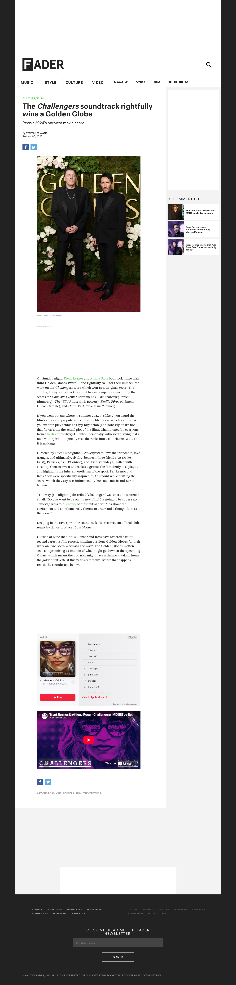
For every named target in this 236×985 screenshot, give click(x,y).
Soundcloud (135, 913)
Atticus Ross (99, 378)
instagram (186, 82)
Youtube (164, 909)
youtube (181, 82)
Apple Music (199, 909)
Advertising (54, 909)
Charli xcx (52, 434)
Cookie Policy (40, 913)
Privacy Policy (95, 909)
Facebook (148, 909)
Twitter (170, 82)
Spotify (152, 913)
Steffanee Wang (37, 133)
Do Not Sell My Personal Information (134, 975)
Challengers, (65, 793)
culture (28, 98)
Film (40, 98)
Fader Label (59, 913)
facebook (175, 82)
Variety (70, 504)
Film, (79, 793)
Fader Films (78, 913)
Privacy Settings (94, 975)
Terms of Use (74, 909)
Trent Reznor (73, 378)
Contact (37, 909)
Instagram (180, 909)
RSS (164, 913)
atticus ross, (46, 793)
